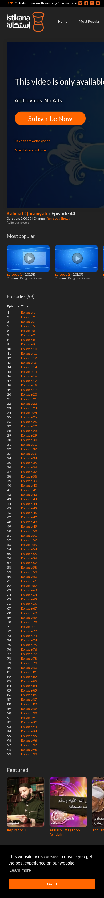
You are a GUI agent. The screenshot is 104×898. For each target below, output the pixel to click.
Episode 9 (28, 344)
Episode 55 (29, 554)
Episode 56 (29, 558)
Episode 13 (29, 362)
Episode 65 (29, 599)
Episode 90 (29, 713)
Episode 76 (29, 649)
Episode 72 (29, 631)
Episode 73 (29, 636)
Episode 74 (29, 640)
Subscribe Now (50, 118)
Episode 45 (29, 508)
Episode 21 (29, 399)
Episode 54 (29, 549)
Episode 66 (29, 604)
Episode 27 (29, 426)
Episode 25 (29, 417)
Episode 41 (29, 490)
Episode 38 (29, 476)
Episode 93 (29, 727)
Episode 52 (29, 540)
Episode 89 (29, 709)
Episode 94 (29, 731)
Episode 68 (29, 613)
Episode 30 (29, 440)
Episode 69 (29, 617)
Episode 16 (29, 376)
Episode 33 (29, 454)
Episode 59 (29, 572)
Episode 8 (28, 340)
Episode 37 (29, 472)
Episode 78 (29, 658)
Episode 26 (29, 422)
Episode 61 (29, 581)
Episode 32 (29, 449)
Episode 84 (29, 686)
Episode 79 (29, 663)
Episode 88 (29, 704)
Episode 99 (29, 754)
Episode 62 (29, 586)
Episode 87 (29, 699)
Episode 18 (29, 385)
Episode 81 (29, 672)
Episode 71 (29, 627)
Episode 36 (29, 467)
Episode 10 (29, 349)
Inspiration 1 (17, 830)
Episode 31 (29, 444)
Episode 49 (29, 526)
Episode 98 (29, 749)
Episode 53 (29, 545)
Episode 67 (29, 608)
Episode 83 (29, 681)
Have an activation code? (32, 141)
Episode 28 (29, 431)
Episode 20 (29, 394)
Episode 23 (29, 408)
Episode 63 (29, 590)
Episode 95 (29, 736)
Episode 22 (29, 403)
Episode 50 (29, 531)
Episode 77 (29, 654)
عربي (10, 2)
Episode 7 (28, 335)
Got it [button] (52, 884)
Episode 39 (29, 481)
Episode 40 (29, 485)
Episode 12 (29, 358)
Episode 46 (29, 513)
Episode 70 (29, 622)
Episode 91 (29, 718)
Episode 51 (29, 535)
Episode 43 (29, 499)
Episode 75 (29, 645)
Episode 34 (29, 458)
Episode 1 (15, 274)
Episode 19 (29, 390)
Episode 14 (29, 367)
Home (62, 21)
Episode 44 (29, 504)
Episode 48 (29, 522)
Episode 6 (28, 331)
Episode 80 (29, 668)
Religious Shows (58, 218)
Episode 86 (29, 695)
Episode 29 (29, 435)
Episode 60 (29, 576)
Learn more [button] (20, 870)
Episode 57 (29, 563)
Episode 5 (28, 326)
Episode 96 (29, 740)
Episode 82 (29, 677)
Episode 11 (29, 353)
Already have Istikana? (30, 150)
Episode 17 (29, 381)
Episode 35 (29, 463)
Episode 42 (29, 495)
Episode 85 (29, 690)
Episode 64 (29, 595)
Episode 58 (29, 567)
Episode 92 (29, 722)
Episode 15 (29, 372)
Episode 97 (29, 745)
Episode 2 (63, 274)
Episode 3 (28, 322)
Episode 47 (29, 517)
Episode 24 (29, 413)
